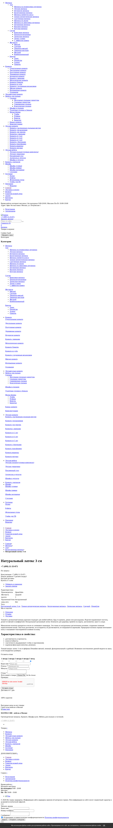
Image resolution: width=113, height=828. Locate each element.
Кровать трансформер (18, 144)
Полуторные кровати (18, 72)
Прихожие (9, 184)
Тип (11, 5)
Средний (17, 46)
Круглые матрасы (20, 29)
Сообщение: (5, 815)
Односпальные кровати (18, 68)
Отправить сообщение (16, 819)
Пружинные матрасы (22, 25)
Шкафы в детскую (17, 160)
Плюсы (4, 666)
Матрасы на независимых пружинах (28, 7)
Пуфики (17, 116)
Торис (16, 58)
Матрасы (8, 3)
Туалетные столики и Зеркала (21, 110)
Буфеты (12, 178)
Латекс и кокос (19, 38)
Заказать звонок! (7, 219)
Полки (12, 176)
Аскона (17, 62)
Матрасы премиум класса (23, 15)
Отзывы (8, 614)
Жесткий (17, 52)
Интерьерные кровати (18, 90)
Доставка (8, 616)
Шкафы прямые (16, 168)
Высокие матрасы (21, 27)
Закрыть (4, 819)
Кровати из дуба (16, 84)
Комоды (17, 118)
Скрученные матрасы (22, 19)
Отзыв (4, 673)
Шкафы (8, 164)
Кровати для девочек (17, 132)
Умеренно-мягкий (21, 48)
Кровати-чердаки (16, 148)
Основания (14, 92)
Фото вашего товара (9, 675)
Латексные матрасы (21, 36)
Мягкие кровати (16, 88)
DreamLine (18, 60)
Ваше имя (5, 664)
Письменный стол (16, 156)
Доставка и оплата (12, 190)
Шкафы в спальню (17, 108)
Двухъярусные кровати (14, 94)
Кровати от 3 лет (16, 136)
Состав (12, 30)
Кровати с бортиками (18, 142)
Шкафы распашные (17, 170)
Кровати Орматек (16, 82)
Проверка (4, 677)
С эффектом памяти (21, 40)
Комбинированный (21, 54)
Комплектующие (16, 124)
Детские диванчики (17, 154)
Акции (7, 196)
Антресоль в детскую (18, 158)
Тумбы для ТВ (15, 182)
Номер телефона (7, 811)
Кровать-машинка (16, 146)
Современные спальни (22, 104)
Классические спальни (22, 106)
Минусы (5, 668)
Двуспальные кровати (18, 70)
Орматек (17, 64)
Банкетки (17, 120)
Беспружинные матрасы (23, 13)
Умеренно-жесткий (21, 50)
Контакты (9, 198)
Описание (9, 612)
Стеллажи (13, 172)
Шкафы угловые (16, 166)
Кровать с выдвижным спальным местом (25, 128)
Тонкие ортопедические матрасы (26, 17)
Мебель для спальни (13, 96)
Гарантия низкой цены (13, 194)
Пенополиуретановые (22, 34)
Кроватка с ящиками (17, 134)
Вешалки (13, 186)
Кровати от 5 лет (16, 140)
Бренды (12, 56)
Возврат (8, 192)
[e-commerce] (4, 215)
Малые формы (15, 112)
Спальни (13, 98)
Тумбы (16, 114)
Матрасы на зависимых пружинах (27, 23)
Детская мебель (11, 150)
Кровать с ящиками (17, 78)
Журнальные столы (17, 180)
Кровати (8, 66)
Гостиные (9, 174)
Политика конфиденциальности (17, 781)
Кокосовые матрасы (21, 32)
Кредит (8, 200)
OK (104, 825)
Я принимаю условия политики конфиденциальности (24, 817)
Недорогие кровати (17, 76)
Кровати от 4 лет (16, 138)
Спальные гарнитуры (22, 102)
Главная (8, 188)
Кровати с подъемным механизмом (23, 86)
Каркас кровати (16, 122)
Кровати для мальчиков (18, 130)
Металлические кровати (19, 80)
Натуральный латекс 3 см (10, 606)
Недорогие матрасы (21, 11)
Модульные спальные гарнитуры (26, 100)
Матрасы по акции (21, 21)
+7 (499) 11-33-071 (8, 720)
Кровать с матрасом (12, 162)
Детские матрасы (20, 9)
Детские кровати (11, 126)
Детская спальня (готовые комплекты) (24, 152)
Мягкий (17, 44)
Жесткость (13, 42)
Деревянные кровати (17, 74)
